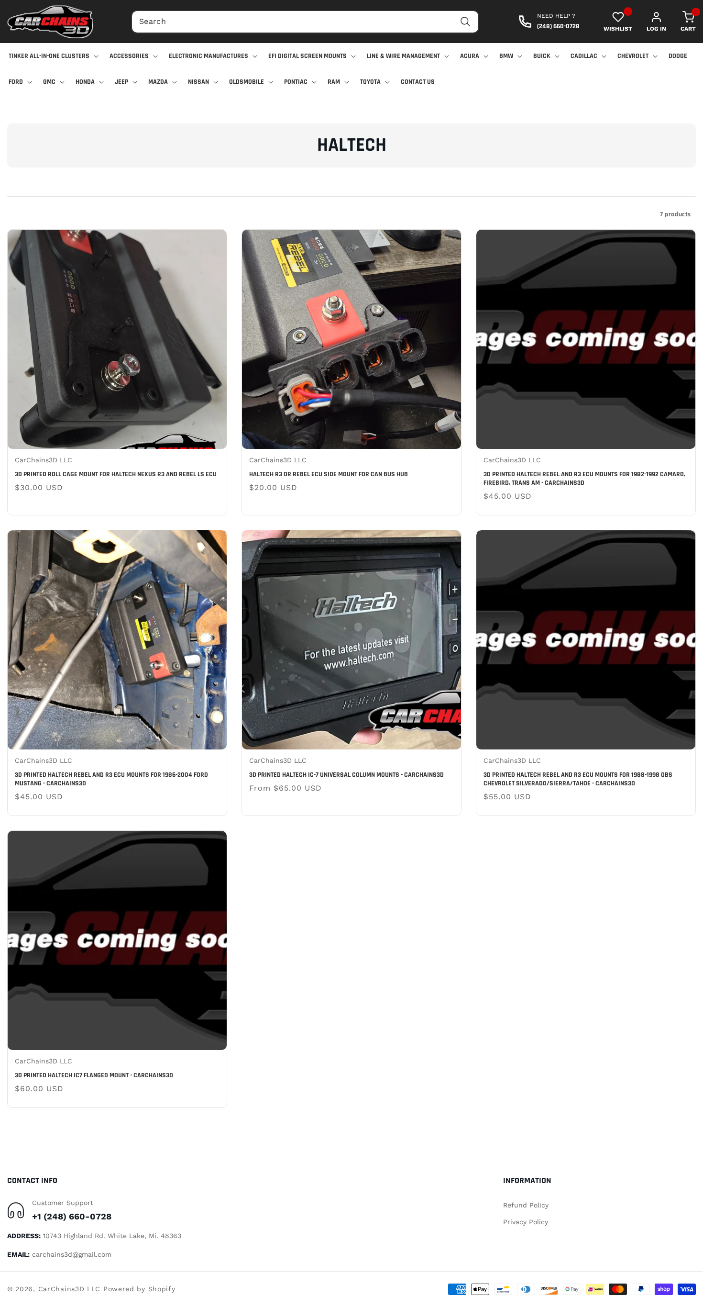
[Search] (465, 22)
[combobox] (305, 22)
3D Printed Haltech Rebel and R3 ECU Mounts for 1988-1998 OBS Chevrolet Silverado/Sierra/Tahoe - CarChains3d (577, 779)
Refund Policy (526, 1205)
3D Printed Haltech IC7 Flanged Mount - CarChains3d (94, 1075)
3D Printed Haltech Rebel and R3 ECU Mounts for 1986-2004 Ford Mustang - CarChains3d (111, 779)
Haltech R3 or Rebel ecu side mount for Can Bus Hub (328, 474)
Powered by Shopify (139, 1289)
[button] (681, 21)
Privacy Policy (525, 1222)
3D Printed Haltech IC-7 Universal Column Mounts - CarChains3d (346, 775)
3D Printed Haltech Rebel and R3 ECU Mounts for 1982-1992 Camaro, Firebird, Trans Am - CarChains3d (584, 478)
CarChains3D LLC (69, 1289)
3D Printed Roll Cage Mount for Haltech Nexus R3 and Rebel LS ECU (116, 474)
